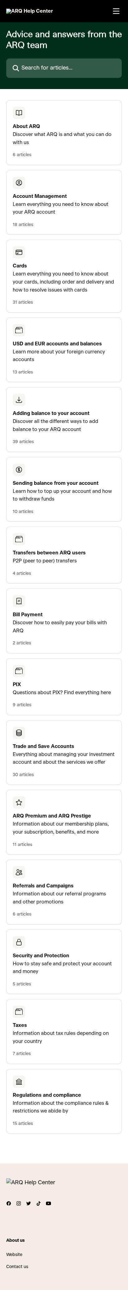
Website (14, 1255)
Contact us (17, 1267)
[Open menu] (116, 11)
